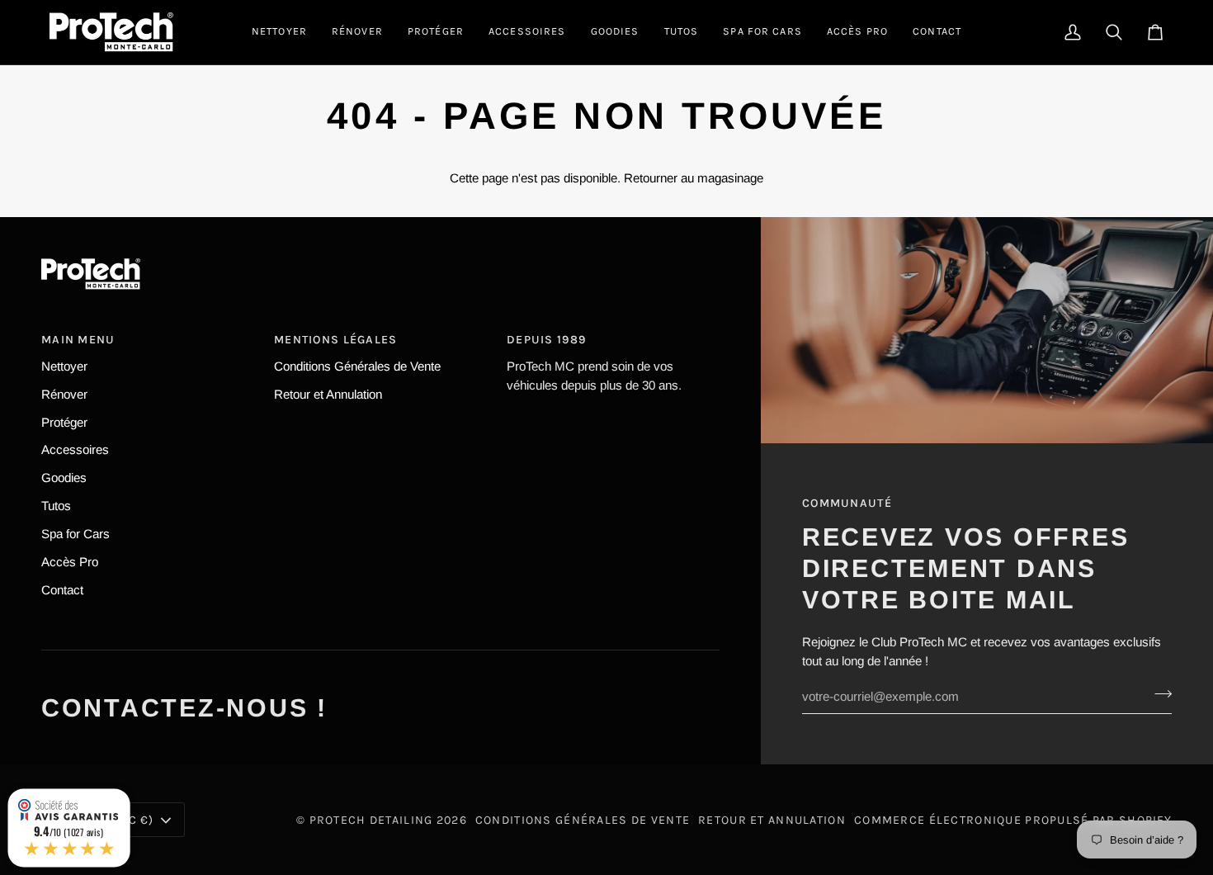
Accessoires (75, 449)
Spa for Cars (75, 534)
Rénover (64, 394)
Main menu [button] (78, 340)
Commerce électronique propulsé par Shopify (1013, 820)
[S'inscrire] (1158, 694)
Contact (62, 590)
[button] (279, 32)
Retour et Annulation (328, 394)
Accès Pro (69, 562)
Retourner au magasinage (693, 178)
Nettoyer (64, 366)
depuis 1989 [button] (546, 340)
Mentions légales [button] (336, 340)
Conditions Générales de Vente (357, 366)
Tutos (56, 506)
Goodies (64, 478)
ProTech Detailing (371, 820)
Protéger (64, 422)
